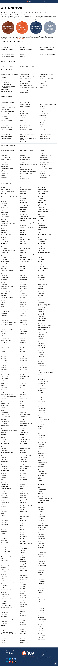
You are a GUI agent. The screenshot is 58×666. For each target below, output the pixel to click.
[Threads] (15, 662)
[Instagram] (12, 659)
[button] (1, 1)
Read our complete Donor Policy (18, 38)
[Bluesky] (15, 659)
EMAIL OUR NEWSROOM (10, 655)
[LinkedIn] (7, 662)
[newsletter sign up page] (44, 1)
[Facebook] (7, 659)
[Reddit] (12, 662)
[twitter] (9, 659)
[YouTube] (9, 662)
